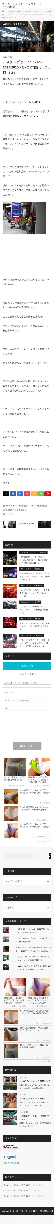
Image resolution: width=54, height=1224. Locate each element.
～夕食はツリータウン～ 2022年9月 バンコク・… (34, 1117)
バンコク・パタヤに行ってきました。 (17, 1185)
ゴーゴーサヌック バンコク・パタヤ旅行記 (21, 5)
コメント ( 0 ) (27, 666)
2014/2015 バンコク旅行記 (14, 24)
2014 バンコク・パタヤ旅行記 (31, 569)
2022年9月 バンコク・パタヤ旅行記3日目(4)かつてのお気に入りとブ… (35, 1124)
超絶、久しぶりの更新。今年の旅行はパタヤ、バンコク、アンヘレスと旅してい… (34, 1103)
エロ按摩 (9, 510)
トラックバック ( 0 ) (27, 674)
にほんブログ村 (11, 1163)
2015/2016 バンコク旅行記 (30, 602)
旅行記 (23, 510)
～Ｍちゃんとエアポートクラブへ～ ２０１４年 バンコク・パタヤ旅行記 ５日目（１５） (35, 576)
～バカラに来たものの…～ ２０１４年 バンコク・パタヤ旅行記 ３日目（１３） (35, 593)
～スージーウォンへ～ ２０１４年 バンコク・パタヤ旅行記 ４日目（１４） (34, 626)
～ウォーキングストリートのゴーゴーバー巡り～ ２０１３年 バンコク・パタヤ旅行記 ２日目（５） (34, 643)
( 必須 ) (10, 692)
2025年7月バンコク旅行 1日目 (32, 1098)
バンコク (17, 510)
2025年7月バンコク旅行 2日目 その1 (34, 1081)
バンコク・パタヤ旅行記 (37, 506)
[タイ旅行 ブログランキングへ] (11, 1147)
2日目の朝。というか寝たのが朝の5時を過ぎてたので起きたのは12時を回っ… (34, 1086)
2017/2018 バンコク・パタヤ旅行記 (33, 552)
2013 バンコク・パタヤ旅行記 (31, 635)
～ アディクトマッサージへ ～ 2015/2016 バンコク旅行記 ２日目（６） (33, 610)
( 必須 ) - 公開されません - (18, 700)
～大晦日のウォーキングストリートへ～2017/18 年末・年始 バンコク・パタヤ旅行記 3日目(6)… (34, 560)
